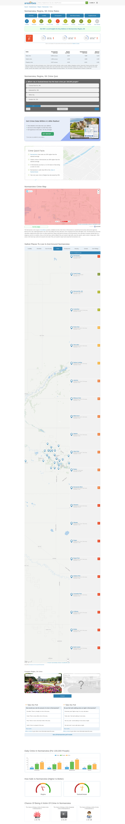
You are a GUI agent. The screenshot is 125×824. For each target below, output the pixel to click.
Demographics (58, 15)
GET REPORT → (48, 134)
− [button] (98, 193)
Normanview (45, 6)
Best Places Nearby (75, 15)
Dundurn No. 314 (33, 99)
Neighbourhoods (92, 15)
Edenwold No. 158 (34, 90)
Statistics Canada (75, 43)
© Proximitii (79, 224)
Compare (62, 696)
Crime (57, 248)
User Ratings (95, 248)
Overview (31, 15)
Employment (67, 248)
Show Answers (62, 108)
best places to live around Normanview (36, 664)
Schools (86, 248)
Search (26, 6)
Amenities (39, 248)
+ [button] (98, 191)
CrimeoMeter (43, 229)
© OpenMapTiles (95, 224)
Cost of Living (48, 248)
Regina (39, 6)
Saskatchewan (32, 6)
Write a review (28, 731)
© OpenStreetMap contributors (87, 224)
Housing (76, 248)
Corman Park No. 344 (35, 85)
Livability (91, 2)
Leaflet (99, 224)
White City (31, 95)
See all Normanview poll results (62, 734)
